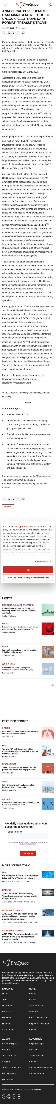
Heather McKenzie (9, 616)
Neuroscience (9, 764)
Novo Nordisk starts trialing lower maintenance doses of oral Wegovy (17, 668)
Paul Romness (7, 737)
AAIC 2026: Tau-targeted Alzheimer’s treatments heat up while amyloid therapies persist (20, 936)
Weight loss (8, 664)
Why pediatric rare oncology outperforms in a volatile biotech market (20, 732)
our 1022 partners (20, 526)
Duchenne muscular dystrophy (18, 605)
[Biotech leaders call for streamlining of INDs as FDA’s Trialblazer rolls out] (48, 874)
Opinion (6, 728)
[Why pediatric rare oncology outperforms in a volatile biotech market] (48, 733)
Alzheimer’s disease (12, 910)
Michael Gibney (8, 655)
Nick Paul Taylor (8, 673)
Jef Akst (27, 882)
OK (28, 570)
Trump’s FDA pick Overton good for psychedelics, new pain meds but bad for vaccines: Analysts (20, 751)
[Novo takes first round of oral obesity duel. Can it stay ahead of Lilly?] (48, 804)
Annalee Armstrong (9, 790)
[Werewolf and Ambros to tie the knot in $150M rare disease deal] (48, 652)
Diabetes (6, 890)
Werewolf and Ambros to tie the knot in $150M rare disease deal (19, 651)
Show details (41, 562)
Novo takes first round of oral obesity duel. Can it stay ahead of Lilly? (20, 803)
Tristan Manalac (8, 808)
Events (8, 506)
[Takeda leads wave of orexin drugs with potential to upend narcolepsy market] (48, 769)
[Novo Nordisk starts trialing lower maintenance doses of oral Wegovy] (48, 669)
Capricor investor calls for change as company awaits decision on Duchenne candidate (19, 610)
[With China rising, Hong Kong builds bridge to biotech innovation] (48, 787)
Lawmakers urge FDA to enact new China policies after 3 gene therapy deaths (20, 628)
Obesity (6, 799)
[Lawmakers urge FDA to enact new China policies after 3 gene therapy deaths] (48, 629)
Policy (5, 624)
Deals (5, 647)
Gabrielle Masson (8, 632)
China (5, 782)
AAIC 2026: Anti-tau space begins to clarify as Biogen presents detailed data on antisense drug (19, 916)
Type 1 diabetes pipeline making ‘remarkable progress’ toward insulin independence (19, 896)
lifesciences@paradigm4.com (16, 383)
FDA (4, 746)
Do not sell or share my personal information (28, 577)
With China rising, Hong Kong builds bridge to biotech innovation (18, 786)
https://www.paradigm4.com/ (15, 379)
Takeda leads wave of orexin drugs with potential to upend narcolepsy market (19, 768)
